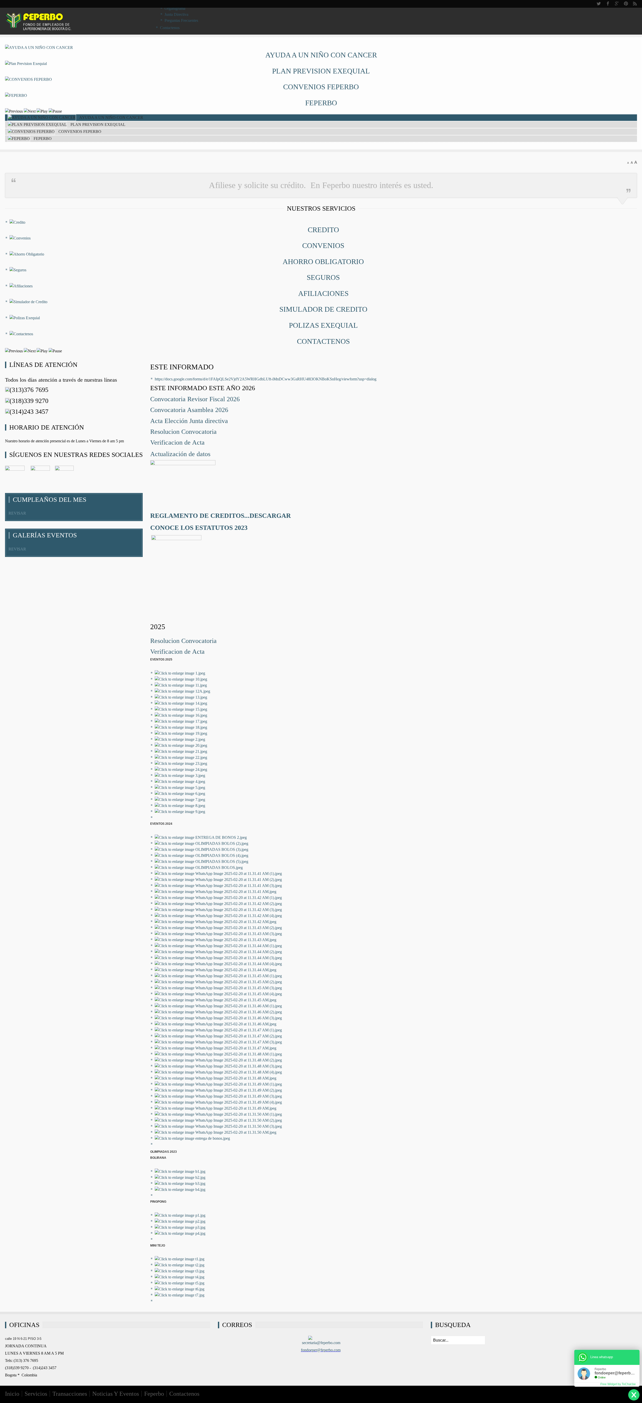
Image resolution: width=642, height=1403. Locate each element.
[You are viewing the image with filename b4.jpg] (180, 1189)
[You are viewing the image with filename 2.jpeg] (180, 739)
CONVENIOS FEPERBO (321, 87)
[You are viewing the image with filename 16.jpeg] (181, 715)
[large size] (635, 162)
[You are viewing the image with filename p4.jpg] (180, 1233)
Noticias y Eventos (115, 1394)
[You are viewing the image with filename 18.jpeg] (181, 727)
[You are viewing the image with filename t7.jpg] (179, 1295)
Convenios (323, 245)
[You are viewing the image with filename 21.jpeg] (181, 751)
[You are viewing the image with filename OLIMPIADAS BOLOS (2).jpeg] (201, 843)
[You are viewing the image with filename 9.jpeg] (180, 811)
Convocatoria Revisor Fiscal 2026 (196, 399)
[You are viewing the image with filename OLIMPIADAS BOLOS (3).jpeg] (201, 849)
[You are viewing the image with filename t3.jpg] (179, 1271)
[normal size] (631, 162)
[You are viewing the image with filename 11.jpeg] (181, 685)
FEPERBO (321, 103)
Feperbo (154, 1394)
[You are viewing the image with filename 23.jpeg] (181, 763)
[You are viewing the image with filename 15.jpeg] (181, 709)
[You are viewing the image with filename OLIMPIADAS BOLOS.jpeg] (199, 867)
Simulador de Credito (323, 309)
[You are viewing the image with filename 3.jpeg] (180, 775)
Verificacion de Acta (178, 442)
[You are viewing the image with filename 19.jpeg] (181, 733)
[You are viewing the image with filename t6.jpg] (179, 1289)
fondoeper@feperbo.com (321, 1350)
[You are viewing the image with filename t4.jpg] (179, 1277)
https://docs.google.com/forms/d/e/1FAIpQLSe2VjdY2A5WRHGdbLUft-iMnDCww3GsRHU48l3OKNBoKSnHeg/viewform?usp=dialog (265, 379)
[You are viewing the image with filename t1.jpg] (179, 1259)
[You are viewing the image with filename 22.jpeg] (181, 757)
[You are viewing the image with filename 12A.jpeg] (182, 691)
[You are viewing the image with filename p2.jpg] (180, 1221)
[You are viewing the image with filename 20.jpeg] (181, 745)
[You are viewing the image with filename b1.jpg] (180, 1171)
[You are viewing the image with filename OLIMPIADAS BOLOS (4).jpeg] (201, 855)
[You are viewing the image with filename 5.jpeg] (180, 787)
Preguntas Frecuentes (181, 20)
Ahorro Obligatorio (323, 262)
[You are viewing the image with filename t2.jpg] (179, 1265)
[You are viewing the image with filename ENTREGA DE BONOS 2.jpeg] (201, 837)
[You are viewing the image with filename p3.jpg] (180, 1227)
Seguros (323, 277)
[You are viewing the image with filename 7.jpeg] (180, 799)
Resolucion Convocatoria (183, 431)
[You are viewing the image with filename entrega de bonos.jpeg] (192, 1138)
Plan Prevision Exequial (321, 71)
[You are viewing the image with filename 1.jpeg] (180, 673)
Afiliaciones (323, 293)
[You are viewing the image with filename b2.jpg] (180, 1177)
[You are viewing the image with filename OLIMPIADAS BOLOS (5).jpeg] (201, 861)
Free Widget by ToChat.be (618, 1384)
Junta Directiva (176, 14)
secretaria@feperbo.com (321, 1343)
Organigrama (175, 8)
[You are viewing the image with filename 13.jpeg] (181, 697)
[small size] (628, 162)
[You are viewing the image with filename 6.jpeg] (180, 793)
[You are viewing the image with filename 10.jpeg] (181, 679)
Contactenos (323, 341)
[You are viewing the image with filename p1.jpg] (180, 1215)
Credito (323, 230)
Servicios (36, 1394)
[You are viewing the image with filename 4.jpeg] (180, 781)
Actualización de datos (180, 454)
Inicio (12, 1394)
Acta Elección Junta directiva (190, 421)
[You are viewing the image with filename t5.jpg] (179, 1283)
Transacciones (69, 1394)
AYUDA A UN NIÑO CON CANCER (321, 55)
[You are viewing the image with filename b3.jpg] (180, 1183)
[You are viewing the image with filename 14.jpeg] (181, 703)
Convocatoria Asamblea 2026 (190, 410)
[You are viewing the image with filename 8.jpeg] (180, 805)
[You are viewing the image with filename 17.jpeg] (181, 721)
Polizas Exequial (323, 325)
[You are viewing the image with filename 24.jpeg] (181, 769)
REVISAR (17, 513)
